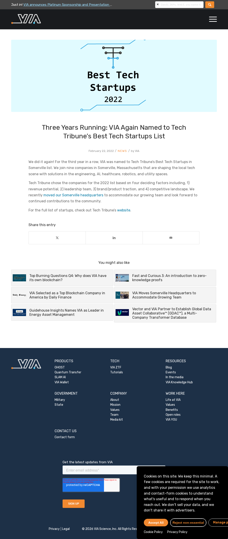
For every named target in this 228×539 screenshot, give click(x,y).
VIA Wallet (62, 382)
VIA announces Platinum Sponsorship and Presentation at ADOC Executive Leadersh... (89, 5)
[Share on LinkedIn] (114, 237)
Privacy (54, 529)
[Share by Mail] (171, 237)
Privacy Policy (177, 532)
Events (171, 372)
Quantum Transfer (68, 372)
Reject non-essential (188, 522)
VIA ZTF (115, 367)
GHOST (60, 367)
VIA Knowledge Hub (179, 382)
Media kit (116, 420)
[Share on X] (57, 237)
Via (137, 151)
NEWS (122, 151)
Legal (66, 529)
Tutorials (116, 372)
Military (60, 400)
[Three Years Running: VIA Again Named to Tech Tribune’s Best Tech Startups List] (114, 76)
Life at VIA (173, 400)
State (59, 405)
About (114, 400)
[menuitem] (211, 19)
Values (115, 410)
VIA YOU (171, 420)
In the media (174, 377)
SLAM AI (60, 377)
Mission (115, 405)
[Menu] (211, 19)
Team (114, 415)
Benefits (172, 410)
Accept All (156, 522)
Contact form (65, 437)
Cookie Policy (153, 532)
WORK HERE (175, 393)
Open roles (173, 415)
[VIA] (41, 19)
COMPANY (118, 393)
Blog (169, 367)
